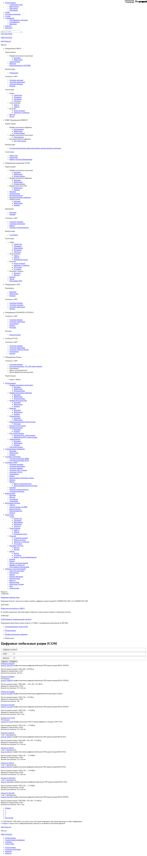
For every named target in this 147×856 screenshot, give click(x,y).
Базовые (17, 190)
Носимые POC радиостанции (24, 435)
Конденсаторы (14, 578)
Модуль (12, 497)
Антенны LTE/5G (15, 472)
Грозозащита (14, 324)
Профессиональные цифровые (20, 393)
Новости (8, 26)
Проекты (8, 851)
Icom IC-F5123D (7, 707)
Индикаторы (14, 573)
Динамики (18, 97)
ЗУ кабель (17, 269)
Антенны (8, 842)
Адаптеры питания (21, 538)
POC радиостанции (16, 433)
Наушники (18, 99)
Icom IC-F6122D (7, 665)
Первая (7, 808)
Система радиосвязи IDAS (19, 460)
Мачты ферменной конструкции (25, 486)
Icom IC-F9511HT (7, 782)
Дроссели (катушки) (16, 571)
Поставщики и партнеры (18, 20)
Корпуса (12, 580)
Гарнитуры (18, 95)
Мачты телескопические (23, 484)
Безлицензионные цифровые (20, 197)
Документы (13, 10)
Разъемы (12, 487)
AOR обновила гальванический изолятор (16, 619)
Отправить (13, 661)
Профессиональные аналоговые (21, 385)
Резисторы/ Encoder (16, 584)
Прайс (7, 12)
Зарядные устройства (21, 112)
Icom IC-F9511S (6, 767)
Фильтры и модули (16, 546)
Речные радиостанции (17, 426)
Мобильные (18, 60)
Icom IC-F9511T (6, 752)
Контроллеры (10, 493)
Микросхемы (14, 582)
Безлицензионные (16, 195)
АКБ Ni (16, 107)
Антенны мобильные (17, 82)
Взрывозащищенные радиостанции (22, 422)
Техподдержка (10, 3)
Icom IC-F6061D (7, 680)
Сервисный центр (16, 4)
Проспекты (13, 8)
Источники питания (12, 503)
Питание (12, 536)
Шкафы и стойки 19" (17, 565)
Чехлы (11, 116)
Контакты (8, 28)
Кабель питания (20, 540)
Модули (12, 114)
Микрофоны (18, 248)
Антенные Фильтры (16, 491)
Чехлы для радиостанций (18, 563)
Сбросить (5, 661)
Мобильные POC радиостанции (25, 437)
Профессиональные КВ (18, 400)
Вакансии (13, 24)
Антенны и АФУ (11, 462)
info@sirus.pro (6, 41)
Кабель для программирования (20, 159)
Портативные (19, 129)
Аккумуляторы (14, 528)
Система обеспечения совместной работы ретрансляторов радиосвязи (35, 148)
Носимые (17, 58)
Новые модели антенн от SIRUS (13, 608)
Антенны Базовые (16, 84)
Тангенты (17, 101)
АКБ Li (16, 105)
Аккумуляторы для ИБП (18, 507)
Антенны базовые (16, 303)
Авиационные (14, 62)
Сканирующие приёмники (15, 840)
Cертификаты (14, 22)
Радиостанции (10, 383)
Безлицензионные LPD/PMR (20, 65)
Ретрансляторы (19, 133)
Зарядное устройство (21, 542)
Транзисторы (14, 588)
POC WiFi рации (20, 141)
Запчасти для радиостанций (15, 569)
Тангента (17, 526)
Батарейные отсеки (21, 259)
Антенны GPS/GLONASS (19, 350)
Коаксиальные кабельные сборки (21, 478)
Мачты (11, 482)
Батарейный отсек (20, 534)
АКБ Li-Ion (13, 155)
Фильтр (12, 309)
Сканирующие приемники (15, 449)
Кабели (12, 575)
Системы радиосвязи (13, 14)
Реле (11, 586)
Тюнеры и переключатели (19, 227)
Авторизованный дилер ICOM (16, 627)
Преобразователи (15, 511)
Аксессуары (9, 515)
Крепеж (12, 86)
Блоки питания (19, 111)
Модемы (12, 495)
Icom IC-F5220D (7, 693)
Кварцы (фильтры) (16, 576)
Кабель (12, 226)
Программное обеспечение (19, 567)
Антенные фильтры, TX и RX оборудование (25, 366)
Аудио (11, 517)
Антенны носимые (16, 80)
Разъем (12, 561)
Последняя (9, 818)
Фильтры (17, 273)
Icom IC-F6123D (7, 797)
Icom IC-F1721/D (7, 722)
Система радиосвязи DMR (19, 458)
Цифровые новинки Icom (10, 597)
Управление (13, 73)
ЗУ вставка (18, 267)
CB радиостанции (16, 447)
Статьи (7, 16)
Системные (13, 235)
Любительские (14, 439)
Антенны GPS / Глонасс (18, 470)
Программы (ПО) (15, 281)
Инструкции (14, 6)
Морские (12, 63)
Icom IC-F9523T (6, 737)
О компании (9, 18)
